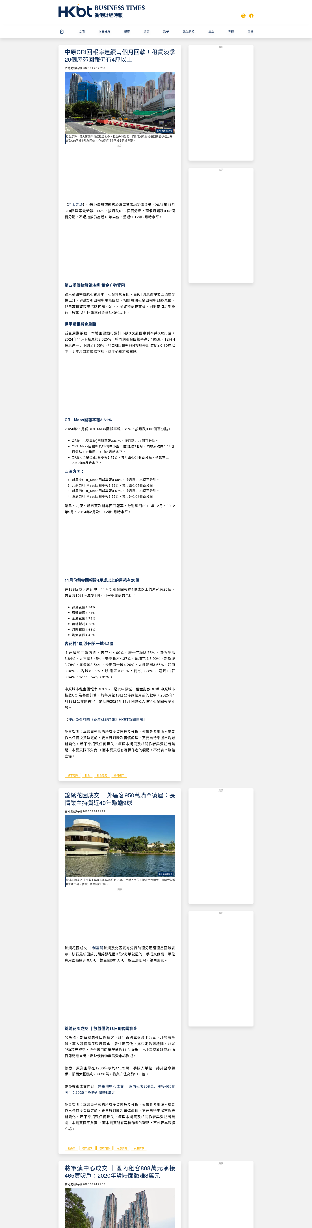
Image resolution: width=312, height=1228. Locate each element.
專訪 (231, 31)
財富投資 (104, 31)
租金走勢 (75, 204)
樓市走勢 (73, 775)
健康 (147, 31)
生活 (211, 31)
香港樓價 (122, 1148)
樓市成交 (87, 1148)
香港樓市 (119, 775)
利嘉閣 (98, 947)
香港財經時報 (109, 15)
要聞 (82, 31)
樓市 (127, 31)
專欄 (251, 31)
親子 (166, 31)
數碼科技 (188, 31)
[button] (87, 31)
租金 (87, 775)
